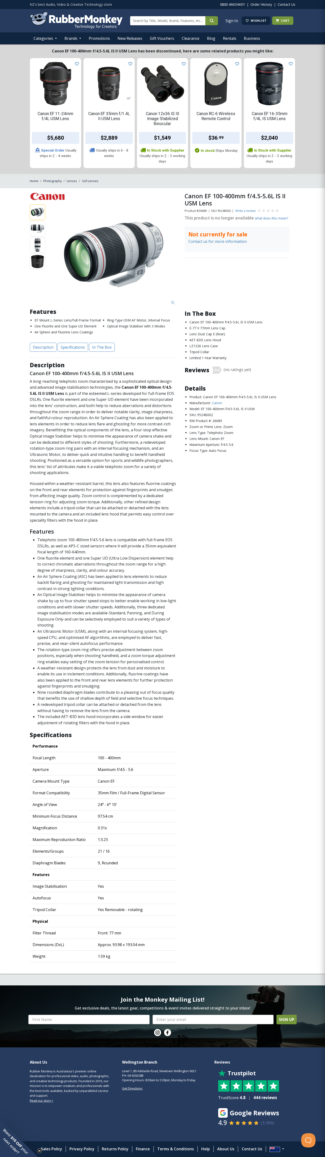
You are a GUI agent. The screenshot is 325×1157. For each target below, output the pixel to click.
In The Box (102, 347)
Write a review (245, 211)
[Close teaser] (39, 1150)
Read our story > (41, 1100)
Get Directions (132, 1088)
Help (205, 1149)
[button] (19, 1138)
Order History (261, 4)
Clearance (190, 38)
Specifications (73, 347)
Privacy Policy (81, 1149)
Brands (71, 38)
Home (34, 181)
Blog (211, 38)
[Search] (211, 20)
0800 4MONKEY (232, 4)
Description (43, 347)
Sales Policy (51, 1149)
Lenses (72, 181)
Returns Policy (115, 1149)
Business (252, 38)
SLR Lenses (90, 181)
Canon (217, 403)
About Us (225, 1149)
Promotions (99, 38)
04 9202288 (135, 1075)
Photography (52, 181)
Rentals (229, 38)
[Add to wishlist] (76, 63)
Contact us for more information (217, 241)
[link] (157, 1032)
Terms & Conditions (175, 1149)
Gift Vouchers (162, 38)
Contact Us (286, 4)
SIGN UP (286, 1019)
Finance (143, 1149)
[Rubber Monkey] (76, 27)
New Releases (130, 38)
